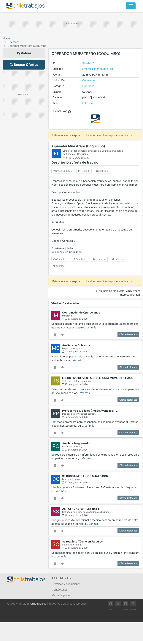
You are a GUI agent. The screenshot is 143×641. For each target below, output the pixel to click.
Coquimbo (88, 80)
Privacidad (66, 578)
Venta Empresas (62, 595)
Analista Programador (76, 443)
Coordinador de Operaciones (81, 312)
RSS (54, 578)
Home (6, 38)
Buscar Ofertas (25, 65)
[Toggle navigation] (131, 5)
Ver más (91, 327)
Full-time (87, 103)
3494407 (88, 63)
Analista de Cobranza (76, 345)
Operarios (13, 42)
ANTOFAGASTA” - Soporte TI (81, 508)
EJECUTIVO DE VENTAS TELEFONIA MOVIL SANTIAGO (97, 377)
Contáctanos (59, 589)
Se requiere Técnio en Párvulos (82, 541)
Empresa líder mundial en (97, 68)
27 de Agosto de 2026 (76, 318)
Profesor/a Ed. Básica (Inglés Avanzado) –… (90, 410)
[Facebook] (110, 603)
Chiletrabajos (38, 603)
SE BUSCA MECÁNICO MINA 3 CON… (86, 476)
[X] (118, 603)
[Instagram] (133, 603)
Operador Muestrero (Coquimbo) (78, 146)
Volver (25, 53)
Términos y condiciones (66, 583)
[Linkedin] (125, 603)
